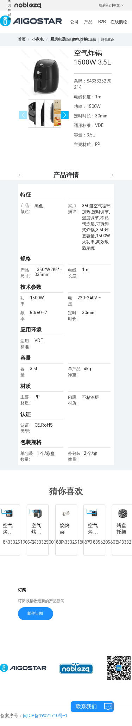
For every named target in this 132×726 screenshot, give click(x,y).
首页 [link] (22, 39)
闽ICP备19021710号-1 (45, 715)
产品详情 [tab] (66, 174)
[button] (65, 115)
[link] (38, 39)
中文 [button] (116, 5)
